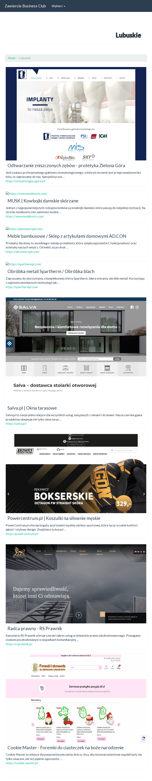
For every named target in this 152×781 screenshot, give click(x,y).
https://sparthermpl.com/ (22, 287)
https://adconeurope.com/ (23, 251)
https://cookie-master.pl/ (22, 763)
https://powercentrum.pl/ (22, 534)
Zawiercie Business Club (25, 6)
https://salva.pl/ (16, 423)
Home (11, 58)
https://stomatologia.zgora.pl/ (26, 181)
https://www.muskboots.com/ (25, 216)
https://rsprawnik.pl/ (19, 644)
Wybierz (57, 6)
